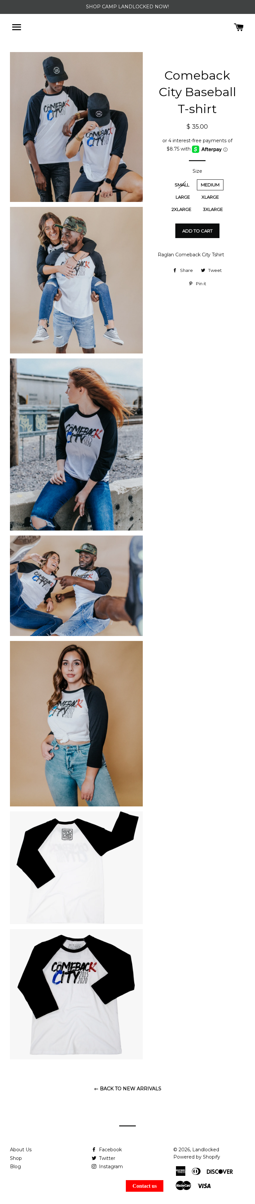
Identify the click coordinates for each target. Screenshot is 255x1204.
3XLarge (213, 209)
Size (197, 171)
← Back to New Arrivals (127, 1089)
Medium (210, 184)
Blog (15, 1167)
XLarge (210, 197)
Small (182, 184)
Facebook (110, 1150)
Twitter (106, 1158)
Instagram (110, 1167)
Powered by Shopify (196, 1157)
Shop (16, 1158)
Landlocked (205, 1150)
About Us (21, 1150)
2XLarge (181, 209)
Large (183, 197)
